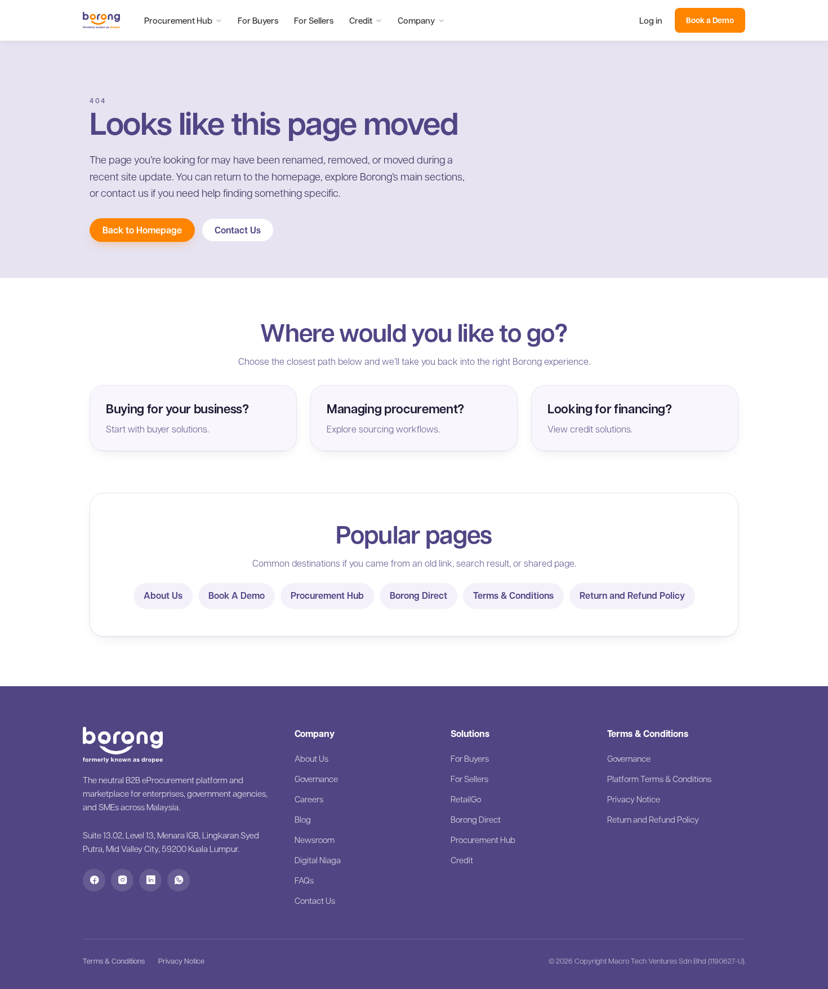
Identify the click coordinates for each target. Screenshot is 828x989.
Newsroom (315, 839)
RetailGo (466, 799)
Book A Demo (236, 595)
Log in (650, 20)
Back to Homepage (142, 230)
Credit (360, 20)
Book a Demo (710, 20)
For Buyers (258, 20)
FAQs (304, 880)
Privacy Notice (633, 799)
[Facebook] (94, 880)
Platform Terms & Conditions (659, 778)
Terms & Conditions (513, 595)
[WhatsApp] (178, 880)
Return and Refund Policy (632, 595)
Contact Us (238, 230)
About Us (163, 595)
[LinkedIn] (150, 880)
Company (416, 20)
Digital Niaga (318, 860)
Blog (303, 819)
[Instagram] (122, 880)
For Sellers (313, 20)
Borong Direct (418, 595)
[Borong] (101, 20)
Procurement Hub (178, 20)
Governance (316, 778)
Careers (309, 799)
